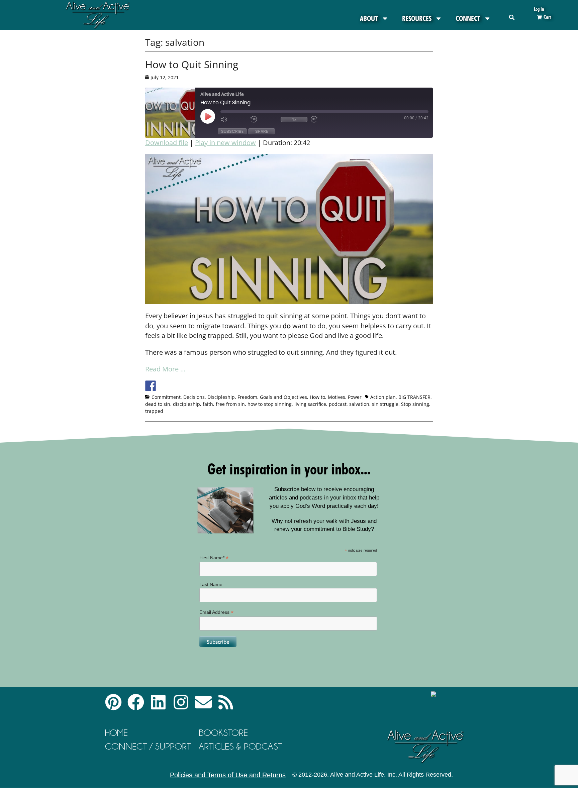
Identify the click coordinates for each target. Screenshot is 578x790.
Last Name (210, 584)
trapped (154, 411)
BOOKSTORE (223, 733)
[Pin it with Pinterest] (187, 385)
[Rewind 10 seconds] (264, 119)
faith (208, 404)
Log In (539, 9)
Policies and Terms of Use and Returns (228, 775)
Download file (166, 142)
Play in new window (225, 142)
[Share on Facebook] (150, 385)
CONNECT (468, 18)
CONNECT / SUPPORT (148, 746)
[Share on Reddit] (175, 385)
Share (261, 131)
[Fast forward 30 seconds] (324, 119)
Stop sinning (415, 404)
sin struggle (385, 404)
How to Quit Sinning (191, 64)
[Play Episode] (213, 116)
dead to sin (157, 404)
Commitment (166, 397)
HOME (116, 733)
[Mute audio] (233, 119)
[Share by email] (212, 385)
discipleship (186, 404)
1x (294, 119)
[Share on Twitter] (163, 385)
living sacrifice (310, 404)
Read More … (165, 368)
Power (355, 397)
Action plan (383, 397)
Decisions (194, 397)
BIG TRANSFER (414, 397)
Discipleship (221, 397)
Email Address (216, 612)
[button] (511, 17)
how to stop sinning (270, 404)
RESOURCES (416, 18)
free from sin (230, 404)
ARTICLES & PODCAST (240, 746)
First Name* (213, 558)
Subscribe (232, 131)
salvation (359, 404)
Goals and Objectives (283, 397)
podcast (338, 404)
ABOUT (369, 18)
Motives (336, 397)
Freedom (247, 397)
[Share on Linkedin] (200, 385)
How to (317, 397)
